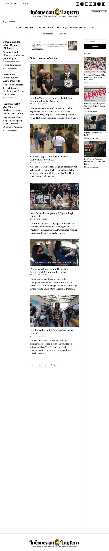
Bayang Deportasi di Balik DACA (95, 133)
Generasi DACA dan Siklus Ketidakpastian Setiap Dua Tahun (13, 108)
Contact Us (26, 4)
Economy (40, 27)
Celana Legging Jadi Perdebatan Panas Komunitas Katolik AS (51, 158)
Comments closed (11, 68)
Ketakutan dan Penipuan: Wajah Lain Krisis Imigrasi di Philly (94, 106)
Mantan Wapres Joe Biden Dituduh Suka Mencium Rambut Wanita (51, 99)
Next (53, 364)
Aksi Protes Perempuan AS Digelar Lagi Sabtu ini (51, 214)
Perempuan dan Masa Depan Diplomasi (12, 45)
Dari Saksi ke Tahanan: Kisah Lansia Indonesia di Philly (94, 161)
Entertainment (76, 27)
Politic (51, 27)
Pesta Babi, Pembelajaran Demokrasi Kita (11, 77)
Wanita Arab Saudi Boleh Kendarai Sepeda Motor (53, 332)
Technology (62, 27)
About (16, 4)
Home (18, 27)
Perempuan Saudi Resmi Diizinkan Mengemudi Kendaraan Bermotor (49, 270)
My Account (48, 33)
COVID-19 (28, 27)
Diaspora (63, 33)
